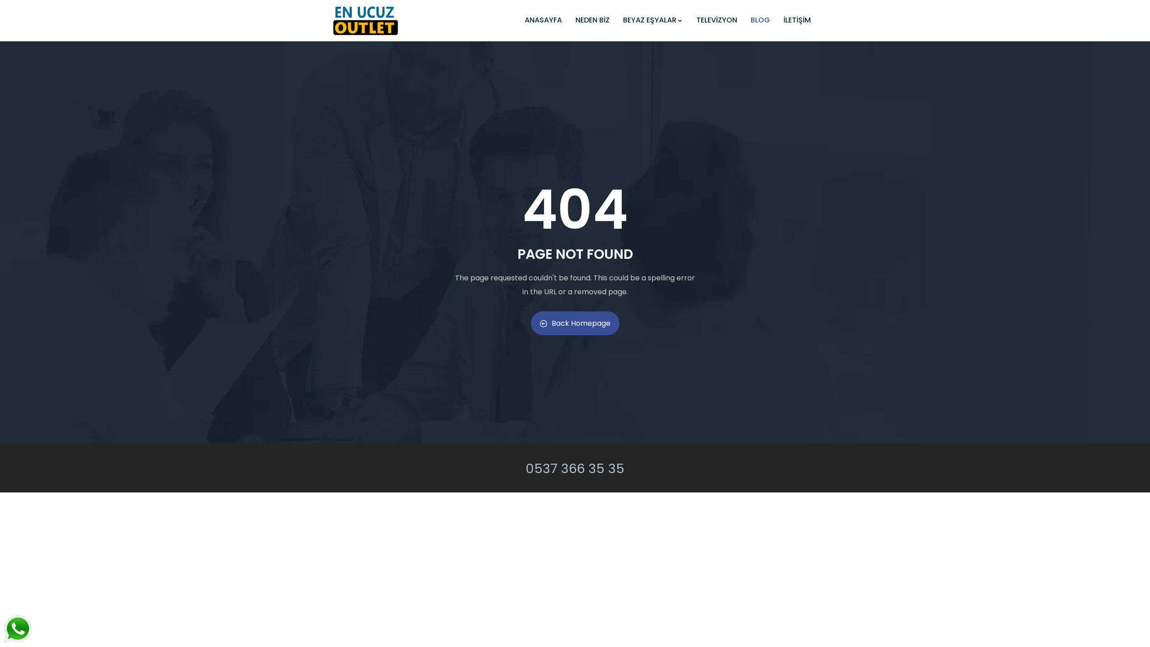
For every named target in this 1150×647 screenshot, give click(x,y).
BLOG (760, 20)
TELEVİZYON (716, 20)
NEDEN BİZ (592, 20)
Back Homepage (581, 323)
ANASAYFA (543, 20)
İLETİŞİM (797, 20)
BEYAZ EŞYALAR (650, 20)
